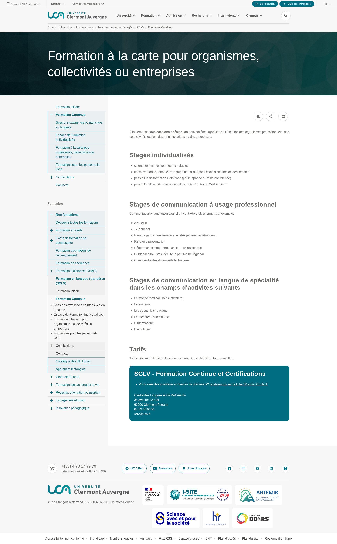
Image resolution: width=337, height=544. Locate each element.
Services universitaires (86, 3)
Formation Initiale (68, 107)
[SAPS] (175, 518)
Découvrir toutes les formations (77, 222)
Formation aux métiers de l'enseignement (73, 253)
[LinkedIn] (271, 468)
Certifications (65, 177)
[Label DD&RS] (253, 518)
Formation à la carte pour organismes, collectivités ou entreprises (75, 152)
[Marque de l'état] (153, 495)
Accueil (52, 27)
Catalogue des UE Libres (73, 361)
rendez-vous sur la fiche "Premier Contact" (239, 384)
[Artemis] (259, 495)
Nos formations (84, 27)
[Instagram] (243, 468)
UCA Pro (136, 468)
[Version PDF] (283, 116)
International (227, 15)
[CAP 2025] (199, 495)
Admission (174, 15)
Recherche (200, 15)
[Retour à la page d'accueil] (77, 16)
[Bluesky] (285, 468)
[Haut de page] (22, 532)
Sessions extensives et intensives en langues (79, 125)
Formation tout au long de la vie (77, 384)
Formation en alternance (73, 263)
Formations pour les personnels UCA (77, 167)
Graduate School (67, 377)
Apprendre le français (70, 369)
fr (325, 4)
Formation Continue (160, 27)
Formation (148, 15)
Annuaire (165, 468)
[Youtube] (257, 468)
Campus (252, 15)
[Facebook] (229, 468)
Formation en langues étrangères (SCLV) (121, 27)
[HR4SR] (216, 518)
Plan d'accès (196, 468)
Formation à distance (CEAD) (76, 270)
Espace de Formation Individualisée (70, 137)
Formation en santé (69, 230)
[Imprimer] (258, 116)
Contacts (62, 185)
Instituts (55, 3)
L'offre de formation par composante (71, 240)
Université (123, 15)
